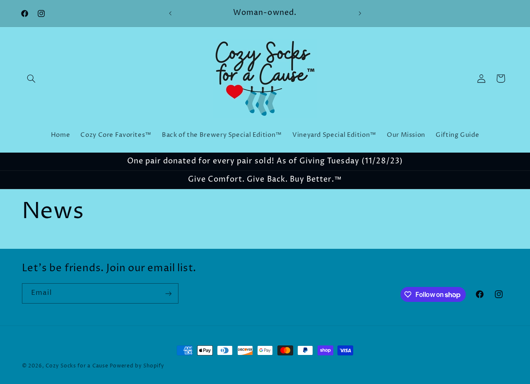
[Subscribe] (168, 293)
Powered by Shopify (137, 366)
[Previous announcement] (170, 13)
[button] (31, 78)
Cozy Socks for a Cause (77, 366)
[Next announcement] (360, 13)
